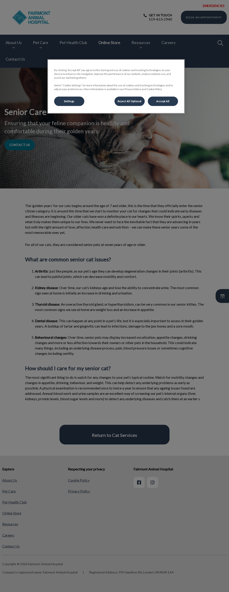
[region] (116, 86)
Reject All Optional (130, 101)
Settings (69, 101)
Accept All (163, 101)
